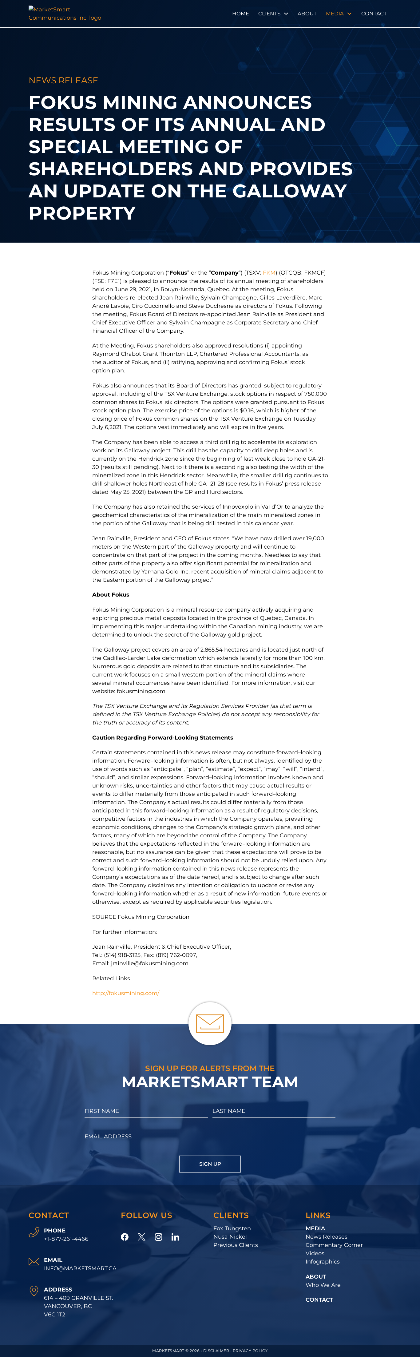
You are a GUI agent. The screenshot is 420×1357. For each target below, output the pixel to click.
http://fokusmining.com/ (125, 993)
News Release (63, 80)
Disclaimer (216, 1350)
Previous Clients (235, 1245)
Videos (315, 1253)
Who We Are (323, 1285)
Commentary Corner (334, 1245)
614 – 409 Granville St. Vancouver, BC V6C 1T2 (78, 1306)
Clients (269, 13)
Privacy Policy (250, 1350)
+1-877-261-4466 (66, 1239)
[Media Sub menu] (349, 13)
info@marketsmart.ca (80, 1268)
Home (240, 13)
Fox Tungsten (232, 1228)
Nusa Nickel (230, 1236)
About (307, 13)
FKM (269, 272)
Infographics (323, 1261)
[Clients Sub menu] (286, 13)
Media (335, 13)
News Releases (326, 1236)
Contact (374, 13)
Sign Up (210, 1164)
